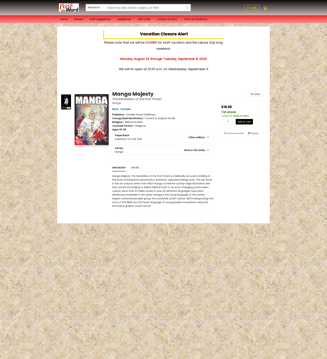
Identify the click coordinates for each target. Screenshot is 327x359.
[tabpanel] (163, 195)
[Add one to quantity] (232, 122)
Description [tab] (119, 167)
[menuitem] (64, 19)
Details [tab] (135, 167)
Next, (116, 109)
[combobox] (95, 7)
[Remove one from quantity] (223, 122)
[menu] (163, 19)
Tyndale (125, 109)
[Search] (187, 7)
